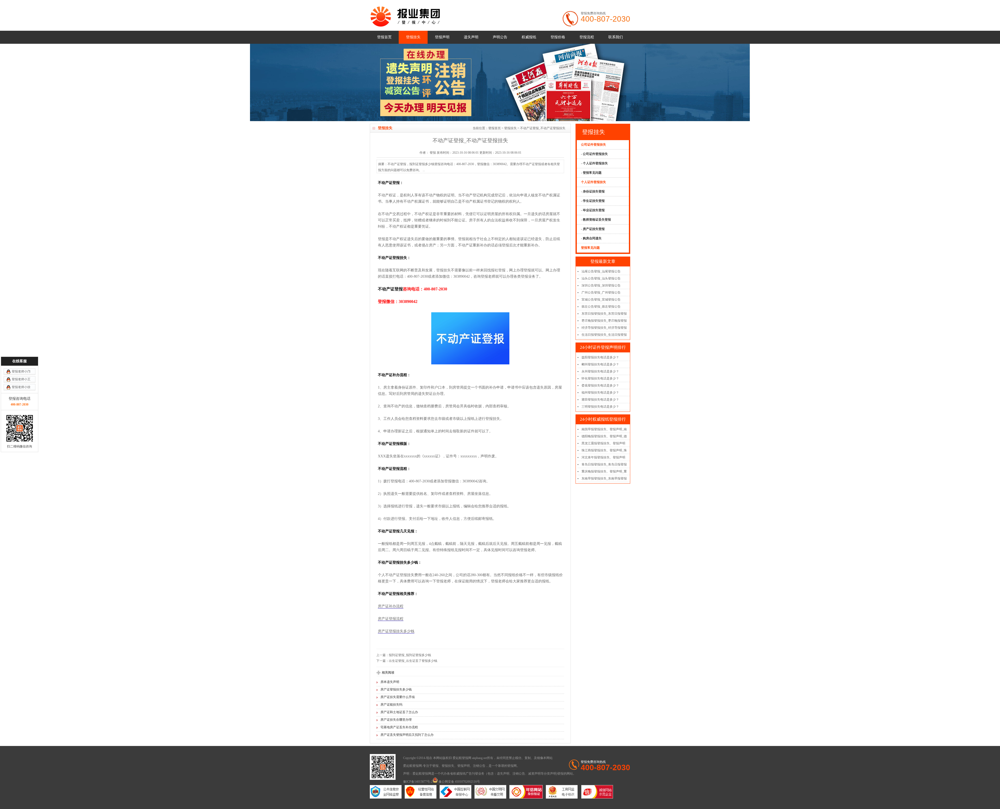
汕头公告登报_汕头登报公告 (601, 278)
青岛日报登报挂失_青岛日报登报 (604, 464)
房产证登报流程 (390, 619)
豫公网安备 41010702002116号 (459, 781)
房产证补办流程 (390, 606)
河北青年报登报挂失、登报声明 (603, 457)
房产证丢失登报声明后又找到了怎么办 (407, 735)
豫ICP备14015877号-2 (418, 781)
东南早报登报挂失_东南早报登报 (604, 478)
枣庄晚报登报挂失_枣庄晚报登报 (604, 320)
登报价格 (558, 37)
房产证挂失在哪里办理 (396, 719)
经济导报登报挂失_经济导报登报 (604, 327)
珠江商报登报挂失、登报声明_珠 (604, 450)
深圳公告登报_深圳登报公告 (601, 285)
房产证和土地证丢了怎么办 (399, 712)
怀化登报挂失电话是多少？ (600, 378)
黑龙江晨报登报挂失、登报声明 (603, 443)
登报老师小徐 (21, 387)
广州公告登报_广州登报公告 (601, 292)
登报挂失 (413, 37)
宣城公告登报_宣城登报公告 (601, 299)
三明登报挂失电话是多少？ (600, 406)
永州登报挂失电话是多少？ (600, 371)
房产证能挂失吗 (391, 704)
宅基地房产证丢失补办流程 (399, 727)
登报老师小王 (21, 379)
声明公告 (500, 37)
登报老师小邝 (21, 371)
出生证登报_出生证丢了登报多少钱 (413, 661)
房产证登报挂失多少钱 (396, 631)
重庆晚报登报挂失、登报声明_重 (604, 471)
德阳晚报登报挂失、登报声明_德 (604, 436)
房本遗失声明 (389, 682)
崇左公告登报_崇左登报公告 (601, 306)
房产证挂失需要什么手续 (397, 697)
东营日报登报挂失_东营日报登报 (604, 313)
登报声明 (442, 37)
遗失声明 (471, 37)
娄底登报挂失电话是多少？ (600, 385)
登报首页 (384, 37)
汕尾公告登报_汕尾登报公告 (601, 271)
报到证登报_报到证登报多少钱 (410, 655)
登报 (435, 766)
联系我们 (615, 37)
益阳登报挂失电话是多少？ (600, 357)
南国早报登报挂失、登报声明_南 (604, 429)
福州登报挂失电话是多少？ (600, 392)
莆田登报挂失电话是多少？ (600, 399)
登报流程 (586, 37)
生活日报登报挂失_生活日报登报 (604, 335)
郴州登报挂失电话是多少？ (600, 364)
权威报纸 (529, 37)
